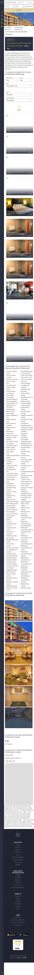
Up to (21, 78)
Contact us (18, 852)
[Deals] (2, 19)
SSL (19, 957)
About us (18, 847)
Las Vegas (18, 877)
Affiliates (18, 865)
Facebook (18, 896)
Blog (18, 909)
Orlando (18, 882)
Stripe (24, 957)
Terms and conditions (18, 922)
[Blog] (2, 26)
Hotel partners (18, 860)
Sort (7, 83)
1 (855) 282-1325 (10, 761)
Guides (18, 845)
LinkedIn (18, 906)
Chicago (18, 875)
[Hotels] (2, 23)
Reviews (18, 850)
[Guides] (2, 16)
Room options (10, 99)
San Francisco (18, 885)
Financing (18, 917)
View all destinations (18, 887)
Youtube (18, 901)
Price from (9, 78)
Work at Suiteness (18, 857)
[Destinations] (2, 12)
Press (18, 855)
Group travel (18, 862)
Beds (7, 92)
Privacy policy (18, 925)
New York (18, 880)
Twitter (18, 899)
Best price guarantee (18, 920)
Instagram (18, 904)
